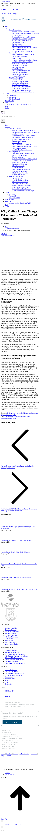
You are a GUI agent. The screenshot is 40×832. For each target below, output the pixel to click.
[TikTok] (38, 758)
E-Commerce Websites (8, 235)
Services (9, 754)
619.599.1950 (9, 696)
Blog (2, 755)
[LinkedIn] (37, 758)
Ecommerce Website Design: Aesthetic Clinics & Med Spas (19, 589)
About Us (34, 754)
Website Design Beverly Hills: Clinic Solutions (15, 552)
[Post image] (6, 525)
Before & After (24, 754)
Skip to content (5, 1)
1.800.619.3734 (10, 9)
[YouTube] (36, 758)
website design (11, 418)
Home (3, 754)
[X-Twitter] (35, 758)
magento (20, 416)
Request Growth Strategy (12, 722)
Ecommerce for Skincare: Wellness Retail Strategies (16, 540)
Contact (8, 755)
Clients (15, 754)
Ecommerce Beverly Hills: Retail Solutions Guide (16, 577)
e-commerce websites (11, 416)
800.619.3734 (9, 691)
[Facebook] (34, 758)
